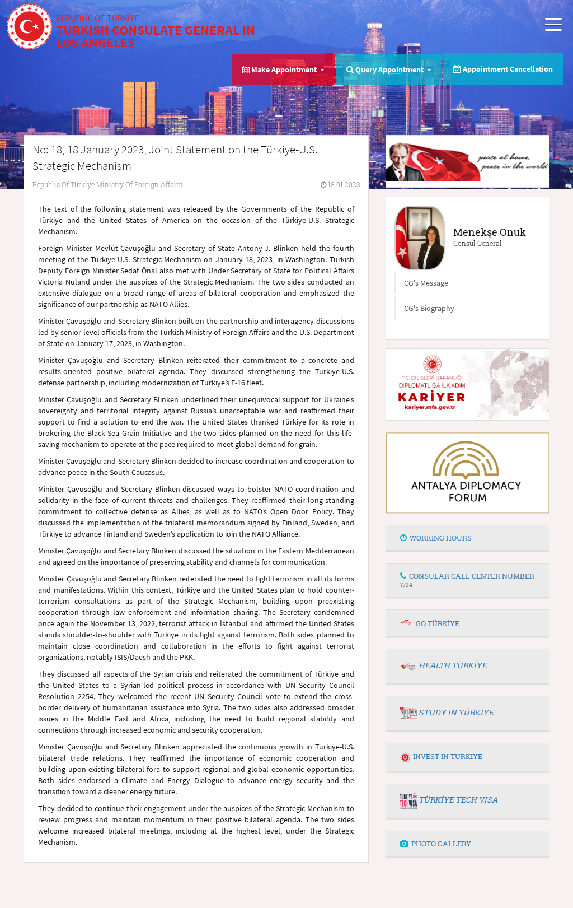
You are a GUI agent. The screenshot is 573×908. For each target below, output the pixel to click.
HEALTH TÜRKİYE (453, 665)
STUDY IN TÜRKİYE (456, 712)
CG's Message (426, 283)
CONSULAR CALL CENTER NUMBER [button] (467, 579)
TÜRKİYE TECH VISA (458, 799)
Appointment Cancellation (507, 69)
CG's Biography (429, 308)
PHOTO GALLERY (441, 844)
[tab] (467, 538)
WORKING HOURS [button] (441, 538)
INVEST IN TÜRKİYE (447, 756)
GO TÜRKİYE (437, 623)
